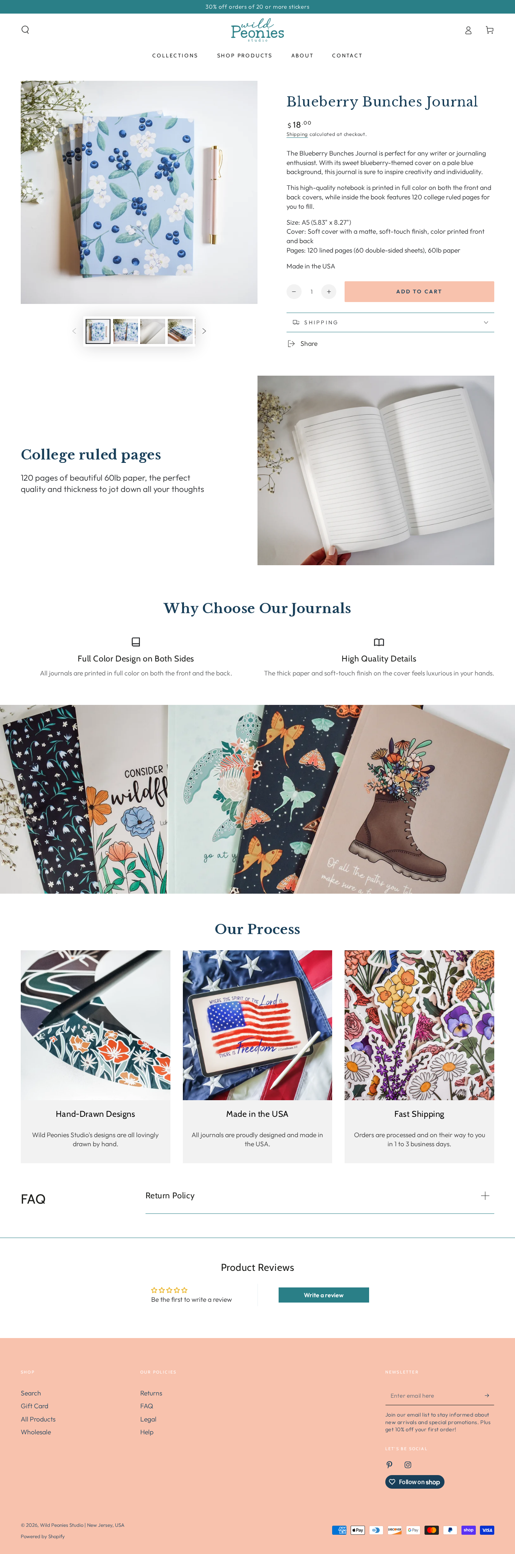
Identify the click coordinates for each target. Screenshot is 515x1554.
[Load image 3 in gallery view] (152, 331)
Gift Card (34, 1405)
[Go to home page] (257, 30)
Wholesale (36, 1432)
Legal (148, 1419)
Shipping (297, 134)
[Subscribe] (489, 1395)
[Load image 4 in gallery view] (180, 331)
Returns (151, 1393)
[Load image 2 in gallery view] (125, 331)
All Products (38, 1419)
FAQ (146, 1405)
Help (146, 1432)
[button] (25, 30)
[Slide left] (74, 331)
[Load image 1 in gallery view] (98, 331)
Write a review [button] (323, 1295)
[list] (257, 657)
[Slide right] (204, 331)
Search (31, 1393)
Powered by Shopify (43, 1536)
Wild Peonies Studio (61, 1525)
